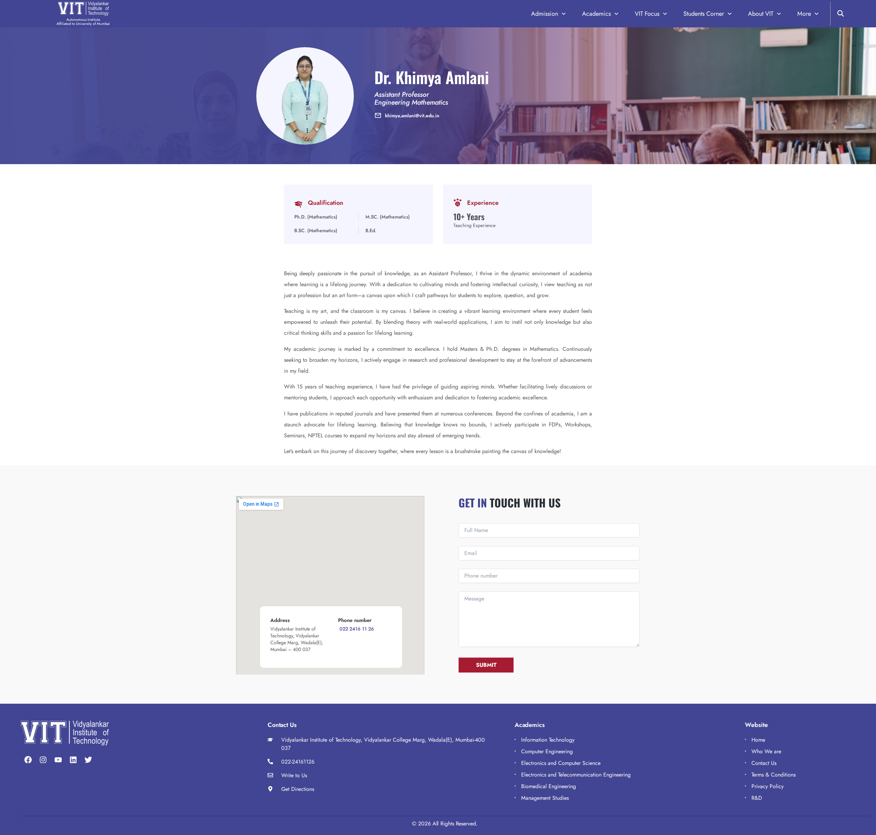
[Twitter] (88, 759)
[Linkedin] (73, 759)
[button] (548, 14)
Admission (544, 14)
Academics (596, 14)
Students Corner (703, 14)
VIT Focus (647, 14)
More (804, 14)
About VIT (760, 14)
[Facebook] (28, 759)
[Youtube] (58, 759)
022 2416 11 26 (356, 628)
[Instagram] (43, 759)
